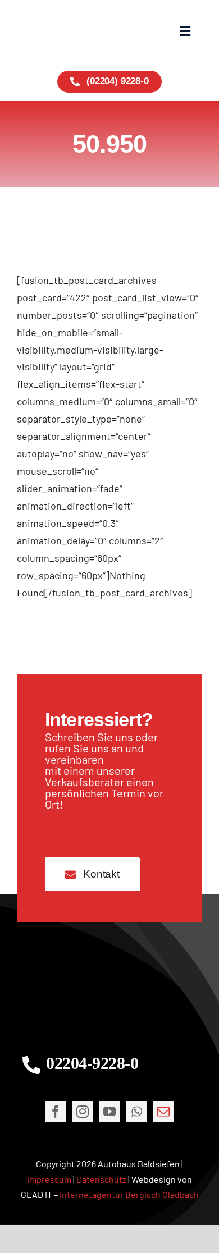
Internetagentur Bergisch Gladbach (129, 1194)
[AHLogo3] (109, 988)
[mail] (163, 1111)
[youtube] (109, 1111)
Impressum (49, 1179)
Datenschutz (101, 1179)
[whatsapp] (136, 1111)
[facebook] (55, 1111)
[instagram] (82, 1111)
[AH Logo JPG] (63, 31)
